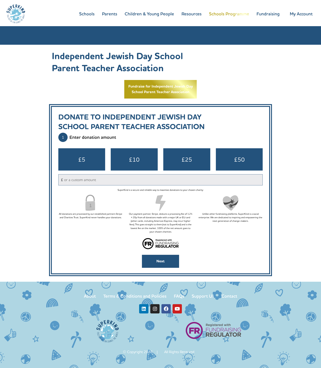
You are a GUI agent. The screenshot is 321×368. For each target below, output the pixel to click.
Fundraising (268, 14)
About (90, 296)
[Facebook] (166, 308)
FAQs (179, 296)
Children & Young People (149, 14)
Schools (87, 14)
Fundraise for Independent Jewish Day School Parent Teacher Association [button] (160, 89)
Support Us (203, 296)
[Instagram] (155, 308)
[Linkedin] (143, 308)
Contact (229, 296)
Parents (109, 14)
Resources (191, 14)
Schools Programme (229, 14)
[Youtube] (177, 308)
